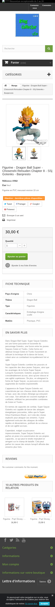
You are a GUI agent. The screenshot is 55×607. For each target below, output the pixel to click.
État (4, 185)
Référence (7, 181)
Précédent (3, 508)
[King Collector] (27, 25)
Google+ (36, 204)
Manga (14, 86)
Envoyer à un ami (15, 215)
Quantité (9, 241)
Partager (21, 204)
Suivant (52, 508)
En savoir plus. (31, 604)
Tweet (9, 204)
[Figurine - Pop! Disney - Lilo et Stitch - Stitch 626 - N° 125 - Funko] (41, 507)
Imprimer (11, 220)
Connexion (46, 5)
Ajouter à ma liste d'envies (24, 265)
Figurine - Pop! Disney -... (14, 519)
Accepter (44, 604)
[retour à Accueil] (5, 86)
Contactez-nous (34, 6)
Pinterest (10, 209)
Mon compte (10, 564)
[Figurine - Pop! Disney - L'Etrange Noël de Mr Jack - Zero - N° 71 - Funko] (14, 507)
